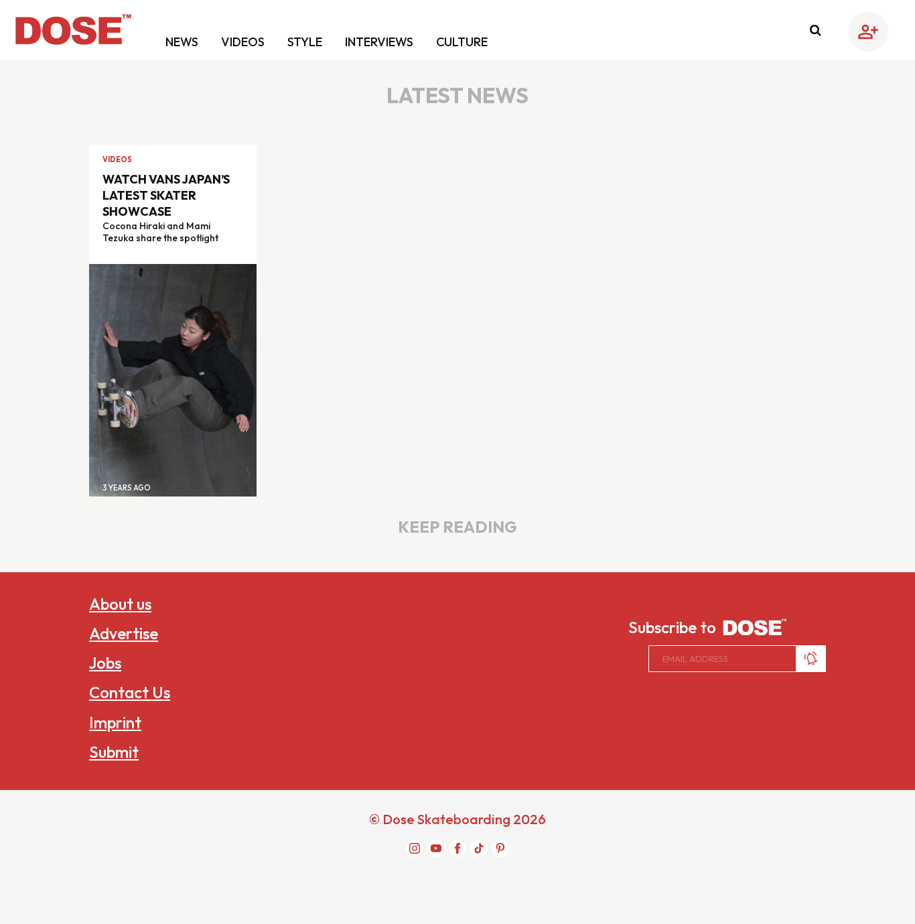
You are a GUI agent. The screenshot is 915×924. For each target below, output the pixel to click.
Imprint (115, 722)
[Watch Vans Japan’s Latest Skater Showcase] (173, 379)
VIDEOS (244, 42)
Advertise (123, 633)
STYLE (306, 42)
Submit (114, 752)
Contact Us (129, 692)
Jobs (105, 663)
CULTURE (462, 42)
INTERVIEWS (380, 42)
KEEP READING (457, 527)
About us (120, 604)
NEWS (183, 42)
